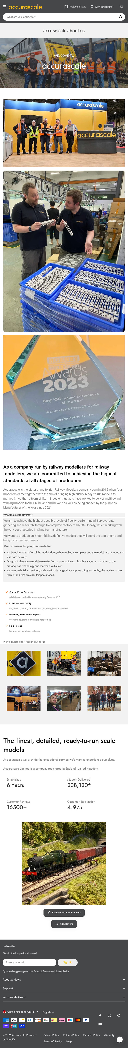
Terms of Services (42, 971)
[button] (120, 1040)
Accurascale (18, 1035)
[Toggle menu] (5, 7)
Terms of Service (53, 1041)
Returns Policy (71, 1035)
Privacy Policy (51, 1035)
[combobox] (64, 17)
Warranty (109, 1035)
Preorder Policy (91, 1035)
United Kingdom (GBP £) (21, 1011)
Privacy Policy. (62, 971)
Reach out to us (35, 642)
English (46, 1012)
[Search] (121, 17)
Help (69, 1041)
